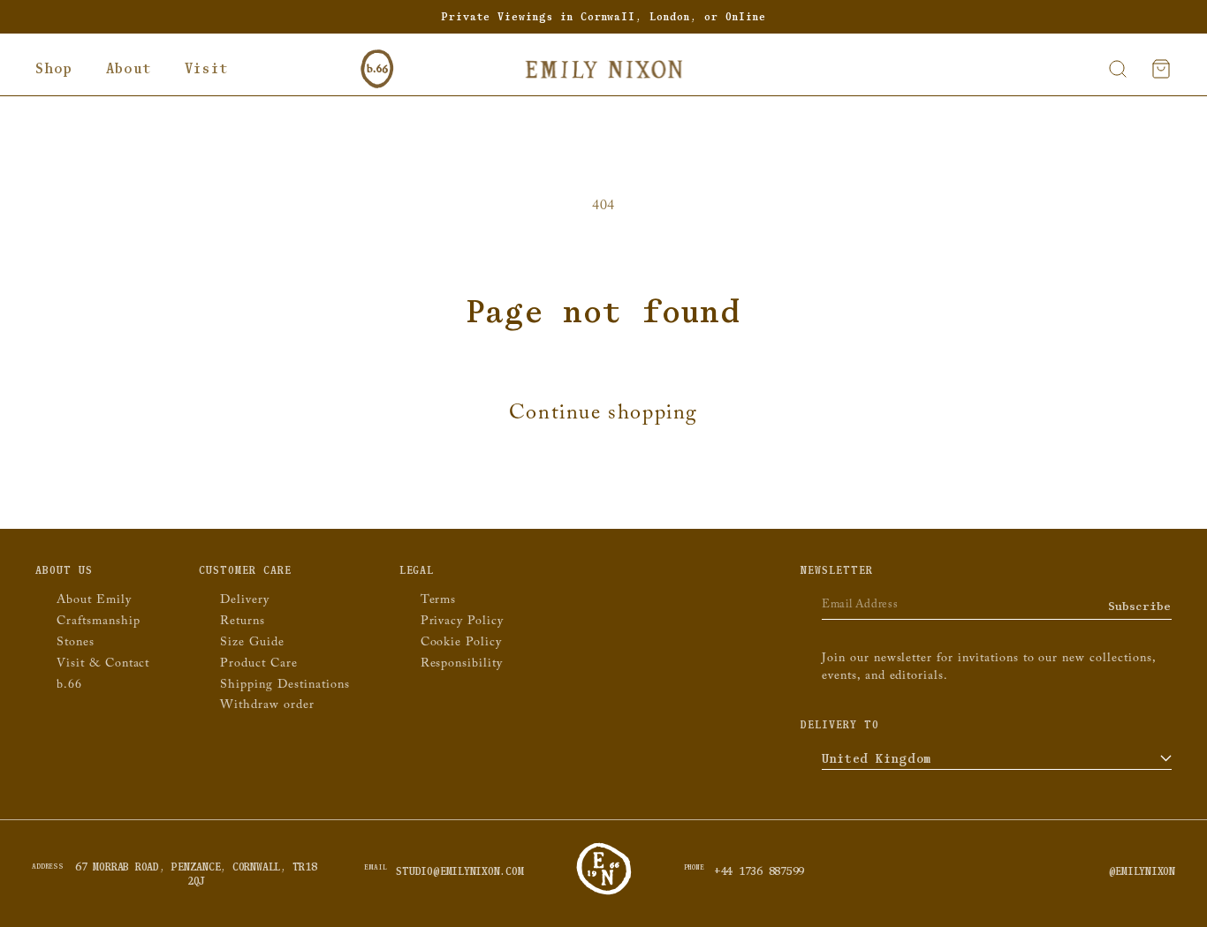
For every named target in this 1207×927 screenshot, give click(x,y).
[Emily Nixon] (604, 893)
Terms (439, 602)
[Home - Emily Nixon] (603, 69)
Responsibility (462, 665)
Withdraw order (267, 707)
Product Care (259, 665)
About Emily (94, 602)
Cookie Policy (461, 644)
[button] (54, 68)
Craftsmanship (98, 623)
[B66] (377, 69)
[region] (603, 17)
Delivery (244, 602)
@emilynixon (1142, 871)
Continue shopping (603, 416)
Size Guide (252, 644)
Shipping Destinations (284, 686)
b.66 (69, 686)
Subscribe (1140, 606)
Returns (242, 623)
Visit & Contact (103, 665)
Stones (76, 644)
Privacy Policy (462, 623)
